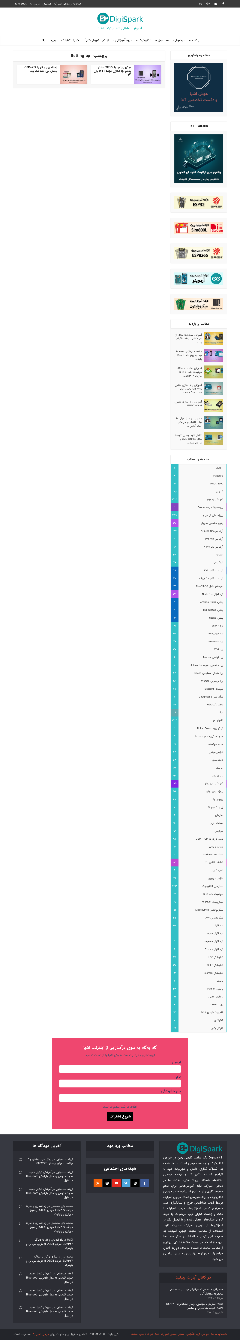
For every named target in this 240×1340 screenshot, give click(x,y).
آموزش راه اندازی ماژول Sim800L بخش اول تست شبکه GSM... (188, 388)
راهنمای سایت (219, 1334)
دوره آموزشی (123, 40)
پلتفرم (195, 40)
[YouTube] (116, 1183)
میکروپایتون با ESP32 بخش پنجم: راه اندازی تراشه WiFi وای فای (112, 71)
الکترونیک (145, 40)
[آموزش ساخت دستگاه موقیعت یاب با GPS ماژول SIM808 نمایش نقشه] (212, 371)
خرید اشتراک (70, 40)
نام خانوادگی (171, 1091)
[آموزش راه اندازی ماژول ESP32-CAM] (212, 405)
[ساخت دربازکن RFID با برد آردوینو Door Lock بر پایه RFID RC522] (212, 355)
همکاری (47, 4)
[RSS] (98, 1183)
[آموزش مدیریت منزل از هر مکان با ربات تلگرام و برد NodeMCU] (212, 338)
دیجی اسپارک (40, 1334)
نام (178, 1077)
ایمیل (176, 1062)
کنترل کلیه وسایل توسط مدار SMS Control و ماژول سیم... (188, 439)
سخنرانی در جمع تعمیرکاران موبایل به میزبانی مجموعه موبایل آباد (196, 1291)
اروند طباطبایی (64, 1159)
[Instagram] (135, 1183)
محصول (163, 40)
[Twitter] (126, 1183)
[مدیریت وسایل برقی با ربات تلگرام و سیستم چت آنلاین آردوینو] (212, 422)
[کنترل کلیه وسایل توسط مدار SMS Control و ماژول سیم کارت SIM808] (212, 438)
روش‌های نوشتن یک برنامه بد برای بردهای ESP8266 (50, 1161)
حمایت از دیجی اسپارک (67, 4)
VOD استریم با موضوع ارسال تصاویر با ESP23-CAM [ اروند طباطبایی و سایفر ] (194, 1306)
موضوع (180, 40)
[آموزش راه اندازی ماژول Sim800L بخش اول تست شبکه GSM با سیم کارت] (212, 388)
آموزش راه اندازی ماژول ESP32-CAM (188, 403)
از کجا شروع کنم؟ (97, 40)
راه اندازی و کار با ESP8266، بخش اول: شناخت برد (40, 69)
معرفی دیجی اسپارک (172, 1334)
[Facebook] (144, 1183)
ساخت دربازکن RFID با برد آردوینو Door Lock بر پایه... (188, 355)
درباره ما (35, 4)
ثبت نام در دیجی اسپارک (144, 1334)
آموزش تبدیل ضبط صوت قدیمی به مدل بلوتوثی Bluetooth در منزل (49, 1176)
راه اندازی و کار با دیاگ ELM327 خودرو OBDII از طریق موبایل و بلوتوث (49, 1210)
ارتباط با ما (21, 4)
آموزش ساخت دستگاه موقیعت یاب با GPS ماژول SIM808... (189, 372)
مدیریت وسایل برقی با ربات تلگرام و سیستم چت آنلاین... (189, 422)
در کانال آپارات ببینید (193, 1277)
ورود (53, 40)
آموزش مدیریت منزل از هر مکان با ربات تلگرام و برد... (188, 338)
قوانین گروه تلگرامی (197, 1334)
